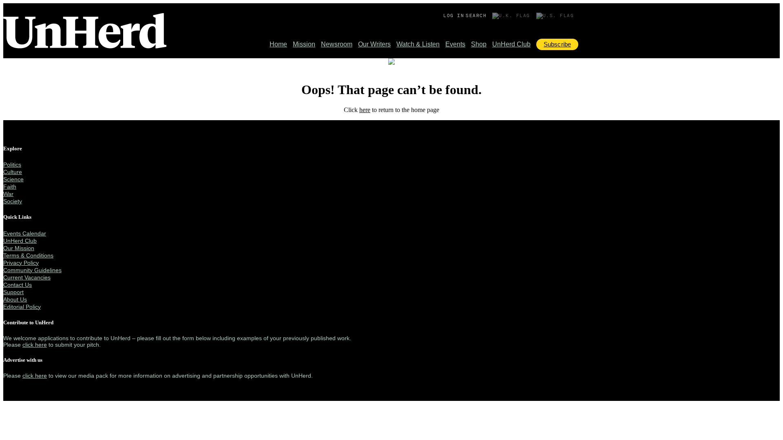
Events (455, 44)
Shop (479, 44)
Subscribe (557, 44)
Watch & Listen (418, 44)
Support (13, 292)
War (8, 194)
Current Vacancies (27, 277)
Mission (304, 44)
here (364, 109)
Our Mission (18, 248)
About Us (15, 299)
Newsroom (336, 44)
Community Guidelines (32, 270)
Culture (12, 172)
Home (278, 44)
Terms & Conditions (28, 255)
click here (34, 344)
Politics (12, 164)
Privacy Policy (21, 263)
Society (12, 201)
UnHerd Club (511, 44)
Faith (9, 186)
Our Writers (374, 44)
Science (13, 179)
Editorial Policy (22, 307)
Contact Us (17, 285)
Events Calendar (24, 233)
